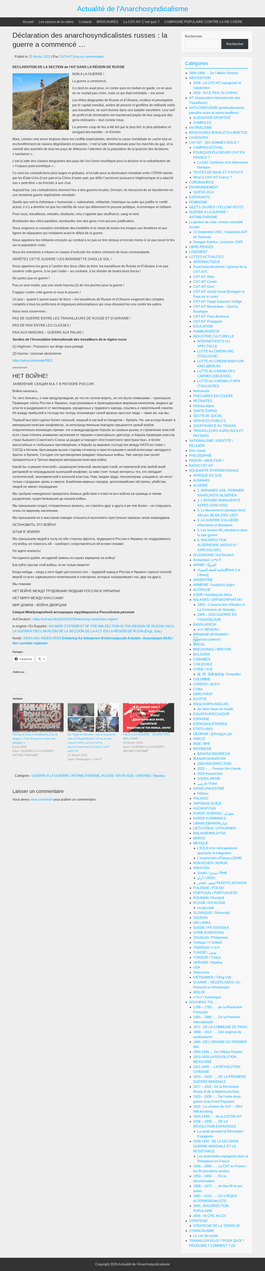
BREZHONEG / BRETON (212, 649)
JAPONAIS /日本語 (207, 803)
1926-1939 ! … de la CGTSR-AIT (217, 1116)
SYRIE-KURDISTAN (208, 932)
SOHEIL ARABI (208, 778)
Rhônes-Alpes (203, 406)
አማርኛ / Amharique (207, 997)
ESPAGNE (201, 719)
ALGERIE (200, 485)
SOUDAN (200, 917)
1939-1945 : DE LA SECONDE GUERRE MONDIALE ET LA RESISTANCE (216, 1146)
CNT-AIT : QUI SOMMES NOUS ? (214, 142)
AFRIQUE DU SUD (207, 475)
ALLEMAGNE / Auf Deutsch (213, 555)
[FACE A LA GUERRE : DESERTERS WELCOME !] (148, 717)
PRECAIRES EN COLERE (213, 396)
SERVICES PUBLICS (209, 421)
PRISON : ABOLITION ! (206, 460)
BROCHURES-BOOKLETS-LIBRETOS (218, 132)
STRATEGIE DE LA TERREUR (216, 1226)
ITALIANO (200, 798)
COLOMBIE (202, 679)
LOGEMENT (198, 252)
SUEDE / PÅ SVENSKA (211, 927)
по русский (205, 908)
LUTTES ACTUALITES (206, 257)
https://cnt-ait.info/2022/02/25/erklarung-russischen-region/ (75, 619)
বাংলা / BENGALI (208, 629)
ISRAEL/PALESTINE (208, 788)
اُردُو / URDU (206, 878)
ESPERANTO (199, 197)
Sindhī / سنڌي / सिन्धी (212, 873)
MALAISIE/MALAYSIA (209, 833)
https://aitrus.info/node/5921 (32, 360)
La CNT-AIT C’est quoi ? (141, 22)
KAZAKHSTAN (204, 808)
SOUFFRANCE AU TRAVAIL (214, 426)
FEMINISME (198, 202)
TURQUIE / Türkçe (207, 957)
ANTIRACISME (200, 127)
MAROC (199, 838)
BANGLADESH (204, 624)
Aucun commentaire (89, 56)
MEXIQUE (200, 843)
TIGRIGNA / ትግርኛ (206, 947)
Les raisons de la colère (56, 22)
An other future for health (215, 709)
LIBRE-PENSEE (201, 247)
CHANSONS (198, 137)
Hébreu (202, 793)
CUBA (198, 689)
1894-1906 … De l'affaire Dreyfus (213, 73)
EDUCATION (203, 326)
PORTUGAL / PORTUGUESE (215, 893)
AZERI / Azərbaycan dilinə (212, 594)
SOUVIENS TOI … (203, 1002)
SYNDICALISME (201, 1230)
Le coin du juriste (205, 1235)
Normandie (201, 391)
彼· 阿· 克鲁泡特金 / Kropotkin (219, 674)
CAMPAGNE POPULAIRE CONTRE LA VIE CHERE (203, 22)
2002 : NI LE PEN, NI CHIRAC (215, 93)
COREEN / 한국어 (206, 684)
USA (196, 967)
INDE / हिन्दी (201, 744)
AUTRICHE (202, 590)
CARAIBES (201, 659)
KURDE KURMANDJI (209, 818)
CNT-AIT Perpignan (207, 321)
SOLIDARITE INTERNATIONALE (214, 470)
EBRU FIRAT (203, 694)
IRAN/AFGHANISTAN (209, 758)
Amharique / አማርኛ (207, 560)
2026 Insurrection (210, 773)
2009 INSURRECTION (214, 763)
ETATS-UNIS (203, 729)
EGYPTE (200, 699)
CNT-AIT (65, 56)
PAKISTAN (201, 868)
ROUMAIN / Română (208, 898)
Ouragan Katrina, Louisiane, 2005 (218, 242)
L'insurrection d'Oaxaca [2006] (219, 858)
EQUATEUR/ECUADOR (211, 714)
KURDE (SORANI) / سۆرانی (213, 813)
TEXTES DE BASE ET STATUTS (218, 172)
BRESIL (199, 644)
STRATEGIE (198, 1221)
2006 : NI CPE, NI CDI (209, 1216)
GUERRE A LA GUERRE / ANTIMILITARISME (66, 775)
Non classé (197, 450)
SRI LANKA (202, 922)
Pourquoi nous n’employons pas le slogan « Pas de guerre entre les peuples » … (35, 738)
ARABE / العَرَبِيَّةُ (204, 565)
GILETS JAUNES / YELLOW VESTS (216, 207)
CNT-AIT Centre (205, 281)
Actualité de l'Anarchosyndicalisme (132, 9)
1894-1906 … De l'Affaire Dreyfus (217, 1052)
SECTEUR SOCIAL (208, 416)
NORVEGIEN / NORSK (210, 863)
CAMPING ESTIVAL (208, 147)
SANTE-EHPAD (205, 411)
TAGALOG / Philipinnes (210, 937)
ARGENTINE (203, 580)
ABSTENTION (200, 78)
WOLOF (199, 992)
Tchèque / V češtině (207, 942)
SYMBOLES (202, 122)
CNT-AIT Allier (203, 276)
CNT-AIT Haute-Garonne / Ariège (217, 301)
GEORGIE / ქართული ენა (212, 734)
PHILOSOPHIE (200, 455)
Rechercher (193, 36)
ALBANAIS (201, 480)
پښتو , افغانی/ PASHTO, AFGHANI (222, 883)
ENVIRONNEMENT (204, 187)
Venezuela (201, 972)
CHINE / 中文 (203, 669)
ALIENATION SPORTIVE (212, 117)
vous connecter (41, 799)
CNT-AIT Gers (203, 286)
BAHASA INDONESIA (213, 753)
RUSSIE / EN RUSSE (117, 775)
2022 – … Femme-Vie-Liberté (219, 768)
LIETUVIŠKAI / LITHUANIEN (214, 828)
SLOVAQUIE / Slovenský (211, 912)
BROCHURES (107, 22)
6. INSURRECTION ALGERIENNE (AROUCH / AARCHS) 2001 (217, 545)
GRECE (199, 739)
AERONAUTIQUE (206, 262)
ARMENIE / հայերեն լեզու (214, 585)
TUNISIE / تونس (204, 952)
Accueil (28, 22)
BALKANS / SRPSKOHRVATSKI (217, 599)
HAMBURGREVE (206, 331)
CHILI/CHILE (202, 664)
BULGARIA (201, 654)
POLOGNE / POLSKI (208, 888)
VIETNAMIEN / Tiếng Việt (212, 977)
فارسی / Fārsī (207, 783)
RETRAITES (202, 401)
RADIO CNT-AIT (201, 465)
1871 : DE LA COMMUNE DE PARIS (220, 1027)
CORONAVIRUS (201, 182)
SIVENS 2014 (203, 192)
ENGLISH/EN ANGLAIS (211, 704)
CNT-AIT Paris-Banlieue (211, 316)
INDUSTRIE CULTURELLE (213, 336)
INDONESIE (202, 749)
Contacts (85, 22)
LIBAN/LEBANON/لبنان (210, 823)
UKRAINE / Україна (150, 775)
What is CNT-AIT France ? (212, 177)
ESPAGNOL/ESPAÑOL (210, 724)
